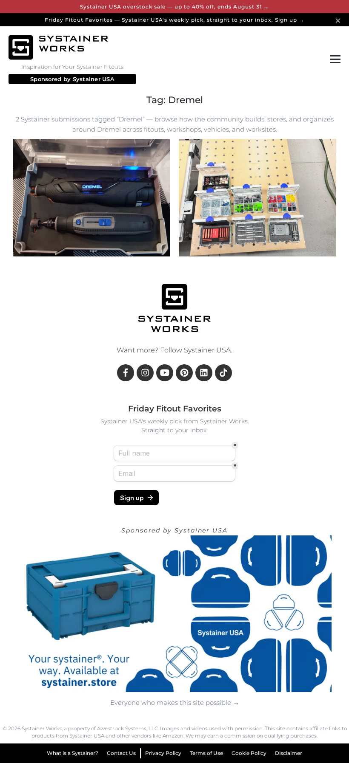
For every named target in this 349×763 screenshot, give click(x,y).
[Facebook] (125, 372)
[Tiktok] (223, 372)
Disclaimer (288, 753)
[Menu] (333, 59)
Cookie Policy (249, 753)
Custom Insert (125, 243)
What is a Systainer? (72, 753)
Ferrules (200, 243)
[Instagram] (145, 372)
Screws (231, 243)
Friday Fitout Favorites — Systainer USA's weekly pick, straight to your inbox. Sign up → (174, 20)
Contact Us (121, 753)
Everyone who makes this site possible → (174, 702)
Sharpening (289, 226)
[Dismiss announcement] (339, 19)
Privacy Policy (163, 753)
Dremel (33, 243)
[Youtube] (164, 372)
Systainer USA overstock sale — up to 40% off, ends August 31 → (174, 6)
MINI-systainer (75, 243)
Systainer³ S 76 (209, 226)
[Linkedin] (203, 372)
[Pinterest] (184, 372)
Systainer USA (93, 79)
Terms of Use (206, 753)
